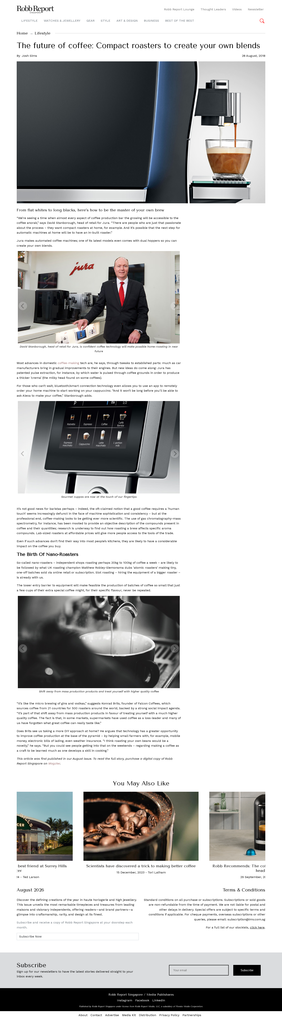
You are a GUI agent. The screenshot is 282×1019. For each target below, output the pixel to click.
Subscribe (247, 970)
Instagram (124, 1000)
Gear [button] (91, 20)
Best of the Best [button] (179, 20)
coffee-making (68, 363)
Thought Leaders (213, 9)
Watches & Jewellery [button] (62, 20)
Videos (237, 9)
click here (257, 927)
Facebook (142, 1000)
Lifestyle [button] (29, 20)
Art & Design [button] (127, 20)
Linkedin (158, 1000)
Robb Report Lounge (179, 9)
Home (22, 33)
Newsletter (256, 9)
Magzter (54, 763)
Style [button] (105, 20)
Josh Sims (29, 56)
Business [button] (151, 20)
